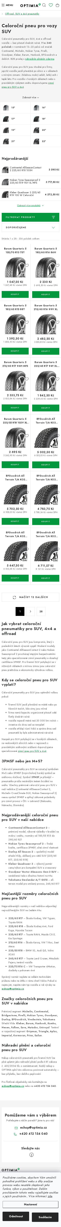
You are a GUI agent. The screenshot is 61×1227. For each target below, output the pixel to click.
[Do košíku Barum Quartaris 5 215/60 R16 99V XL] (45, 351)
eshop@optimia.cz (13, 988)
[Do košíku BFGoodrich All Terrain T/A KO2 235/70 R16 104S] (45, 521)
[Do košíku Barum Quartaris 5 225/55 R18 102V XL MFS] (15, 464)
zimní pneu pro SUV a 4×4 (32, 751)
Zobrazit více (29, 97)
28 (41, 611)
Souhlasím (45, 1217)
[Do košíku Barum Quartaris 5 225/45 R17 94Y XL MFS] (45, 408)
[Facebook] (31, 1155)
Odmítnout (16, 1216)
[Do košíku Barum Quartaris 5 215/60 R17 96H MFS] (15, 407)
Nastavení (30, 1204)
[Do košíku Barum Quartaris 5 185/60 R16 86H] (45, 294)
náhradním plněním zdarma (39, 59)
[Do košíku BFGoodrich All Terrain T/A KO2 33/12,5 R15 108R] (45, 578)
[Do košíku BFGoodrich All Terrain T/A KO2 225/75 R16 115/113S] (45, 464)
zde (50, 1196)
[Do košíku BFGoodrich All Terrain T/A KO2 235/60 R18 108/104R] (15, 521)
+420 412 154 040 (33, 1133)
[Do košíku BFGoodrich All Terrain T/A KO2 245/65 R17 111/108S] (15, 578)
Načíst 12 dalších (33, 597)
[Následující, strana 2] (30, 611)
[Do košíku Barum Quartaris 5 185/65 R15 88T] (15, 351)
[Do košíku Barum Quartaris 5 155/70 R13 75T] (15, 294)
